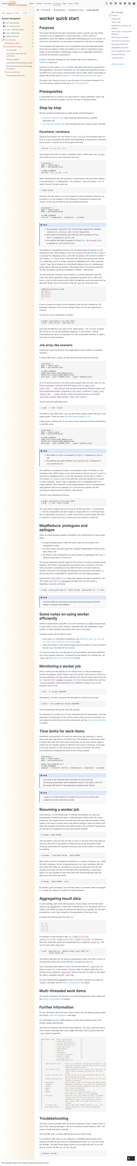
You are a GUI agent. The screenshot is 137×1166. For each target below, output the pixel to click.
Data (64, 3)
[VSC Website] (134, 3)
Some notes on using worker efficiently (121, 33)
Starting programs (12, 59)
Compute (57, 3)
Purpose (114, 15)
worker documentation (79, 83)
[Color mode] (111, 3)
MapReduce (44, 62)
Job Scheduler (10, 40)
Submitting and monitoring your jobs (19, 63)
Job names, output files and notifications (16, 55)
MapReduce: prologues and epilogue (121, 27)
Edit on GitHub (118, 64)
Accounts (47, 3)
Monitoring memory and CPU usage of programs (19, 67)
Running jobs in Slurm (12, 43)
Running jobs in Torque (13, 47)
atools (62, 67)
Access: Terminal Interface (14, 29)
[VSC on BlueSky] (129, 3)
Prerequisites (116, 19)
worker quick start (13, 72)
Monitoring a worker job (120, 37)
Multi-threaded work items (121, 51)
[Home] (38, 10)
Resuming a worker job (119, 44)
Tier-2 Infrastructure (12, 26)
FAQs (76, 3)
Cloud (70, 3)
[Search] (106, 3)
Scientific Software (12, 36)
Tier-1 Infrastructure (12, 23)
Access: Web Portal (12, 33)
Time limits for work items (120, 41)
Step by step (116, 22)
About (31, 3)
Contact (39, 3)
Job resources (11, 50)
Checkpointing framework (15, 75)
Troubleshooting (117, 58)
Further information (118, 54)
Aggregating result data (119, 47)
